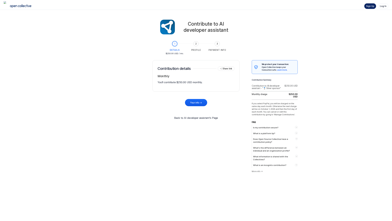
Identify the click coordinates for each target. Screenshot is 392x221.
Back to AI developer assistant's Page (196, 117)
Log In (383, 6)
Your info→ (196, 102)
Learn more (282, 70)
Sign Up (370, 6)
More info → (257, 171)
